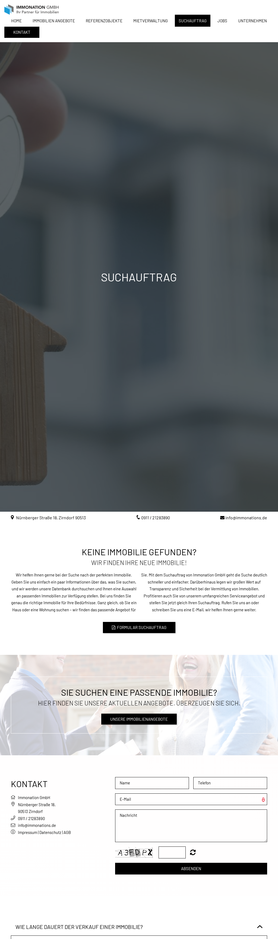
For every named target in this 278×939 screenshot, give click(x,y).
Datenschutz (50, 832)
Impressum (27, 832)
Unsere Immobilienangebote (139, 719)
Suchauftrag (193, 20)
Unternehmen (252, 20)
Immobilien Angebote (54, 20)
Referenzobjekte (104, 20)
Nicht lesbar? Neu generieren (193, 852)
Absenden (191, 868)
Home (16, 20)
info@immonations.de (246, 517)
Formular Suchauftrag (139, 627)
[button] (14, 797)
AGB (67, 832)
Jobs (222, 20)
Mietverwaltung (150, 20)
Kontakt (21, 32)
